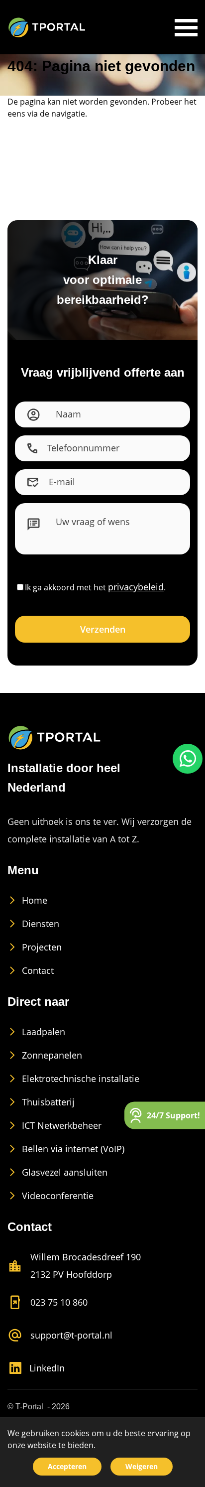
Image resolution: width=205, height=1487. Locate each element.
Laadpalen (43, 1032)
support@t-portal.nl (71, 1335)
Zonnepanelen (52, 1055)
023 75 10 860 (59, 1302)
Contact (38, 970)
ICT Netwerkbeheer (62, 1125)
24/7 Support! (173, 1114)
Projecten (42, 947)
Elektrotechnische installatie (80, 1078)
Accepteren (67, 1466)
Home (34, 900)
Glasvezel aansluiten (64, 1172)
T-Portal (29, 1406)
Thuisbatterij (48, 1102)
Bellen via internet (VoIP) (73, 1149)
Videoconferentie (58, 1196)
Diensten (40, 924)
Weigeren (141, 1466)
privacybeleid (136, 587)
